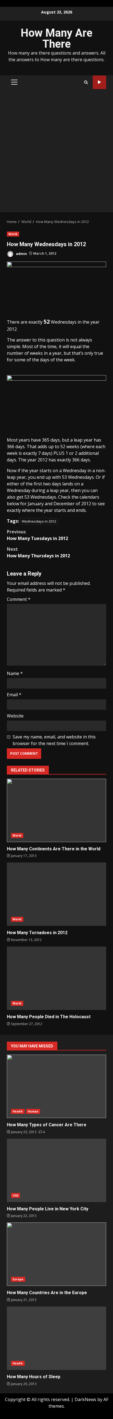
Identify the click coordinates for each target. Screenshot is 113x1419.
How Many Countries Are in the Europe (56, 1254)
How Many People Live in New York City (56, 1170)
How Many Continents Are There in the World (56, 810)
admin (21, 253)
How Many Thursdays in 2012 (38, 552)
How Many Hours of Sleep (56, 1338)
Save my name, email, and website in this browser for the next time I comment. (54, 740)
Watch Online (99, 82)
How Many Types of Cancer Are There (56, 1086)
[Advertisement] (56, 152)
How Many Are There (56, 38)
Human (33, 1111)
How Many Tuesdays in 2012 (37, 535)
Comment (18, 599)
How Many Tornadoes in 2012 (56, 894)
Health (18, 1111)
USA (15, 1195)
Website (15, 716)
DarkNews (85, 1399)
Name (15, 673)
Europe (18, 1279)
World (13, 234)
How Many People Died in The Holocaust (56, 978)
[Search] (86, 82)
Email (14, 695)
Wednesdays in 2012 (39, 521)
